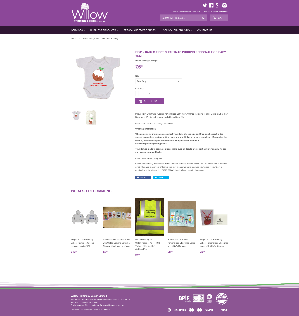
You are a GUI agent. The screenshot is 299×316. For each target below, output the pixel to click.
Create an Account (220, 11)
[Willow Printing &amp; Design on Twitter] (204, 6)
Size (137, 75)
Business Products (103, 30)
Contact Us (204, 30)
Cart (221, 17)
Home (73, 38)
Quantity (139, 88)
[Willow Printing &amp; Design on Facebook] (211, 6)
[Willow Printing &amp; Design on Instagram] (224, 6)
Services (77, 30)
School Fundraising (176, 30)
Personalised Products (139, 30)
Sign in (207, 11)
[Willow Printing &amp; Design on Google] (218, 6)
